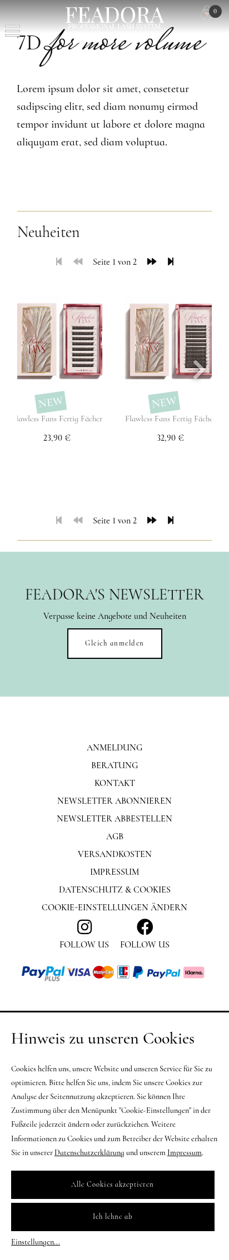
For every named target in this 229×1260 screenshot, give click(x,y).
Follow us (145, 944)
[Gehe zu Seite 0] (77, 262)
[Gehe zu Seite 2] (151, 262)
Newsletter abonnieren (114, 801)
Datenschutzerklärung (89, 1152)
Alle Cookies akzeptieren (112, 1184)
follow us (84, 944)
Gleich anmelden (115, 643)
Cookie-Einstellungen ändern (114, 907)
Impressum (114, 872)
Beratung (114, 765)
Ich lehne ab (113, 1216)
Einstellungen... (35, 1242)
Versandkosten (115, 854)
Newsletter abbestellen (114, 818)
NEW (50, 402)
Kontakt (114, 783)
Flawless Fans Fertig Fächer (57, 419)
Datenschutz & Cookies (115, 889)
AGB (114, 836)
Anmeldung (114, 747)
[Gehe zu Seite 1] (59, 262)
